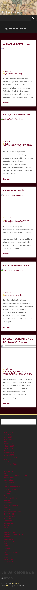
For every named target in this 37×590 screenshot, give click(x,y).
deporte (7, 496)
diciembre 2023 (9, 450)
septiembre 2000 (10, 464)
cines (6, 484)
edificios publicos (20, 371)
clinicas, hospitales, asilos (13, 487)
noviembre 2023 (10, 453)
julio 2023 (7, 462)
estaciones (6, 373)
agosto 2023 (8, 459)
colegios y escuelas (11, 489)
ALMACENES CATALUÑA (16, 44)
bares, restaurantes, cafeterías (15, 220)
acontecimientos (10, 471)
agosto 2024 (8, 432)
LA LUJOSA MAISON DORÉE (18, 114)
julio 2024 (7, 434)
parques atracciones (11, 532)
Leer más (6, 103)
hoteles (13, 373)
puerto (6, 543)
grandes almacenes (11, 74)
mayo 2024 (8, 439)
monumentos (21, 373)
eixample (21, 145)
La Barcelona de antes (18, 12)
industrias (7, 509)
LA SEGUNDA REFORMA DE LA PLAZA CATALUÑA (18, 340)
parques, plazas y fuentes (13, 534)
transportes (8, 559)
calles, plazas (9, 295)
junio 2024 (8, 437)
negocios (22, 74)
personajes (19, 222)
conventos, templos (11, 493)
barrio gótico (9, 480)
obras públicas (9, 530)
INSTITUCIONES (10, 514)
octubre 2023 (9, 455)
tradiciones (8, 557)
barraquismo (9, 478)
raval (6, 550)
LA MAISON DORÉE (13, 190)
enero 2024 (8, 448)
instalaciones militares (12, 512)
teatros (6, 555)
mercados (7, 518)
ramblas (7, 548)
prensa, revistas (10, 541)
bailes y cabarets (10, 144)
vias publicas (19, 295)
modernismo (11, 147)
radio (6, 546)
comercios (14, 145)
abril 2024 (7, 441)
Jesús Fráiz (8, 71)
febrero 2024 (9, 446)
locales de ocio (9, 516)
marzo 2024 (8, 444)
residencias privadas (16, 374)
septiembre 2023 (10, 457)
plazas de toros (10, 539)
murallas (7, 525)
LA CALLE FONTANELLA (16, 265)
